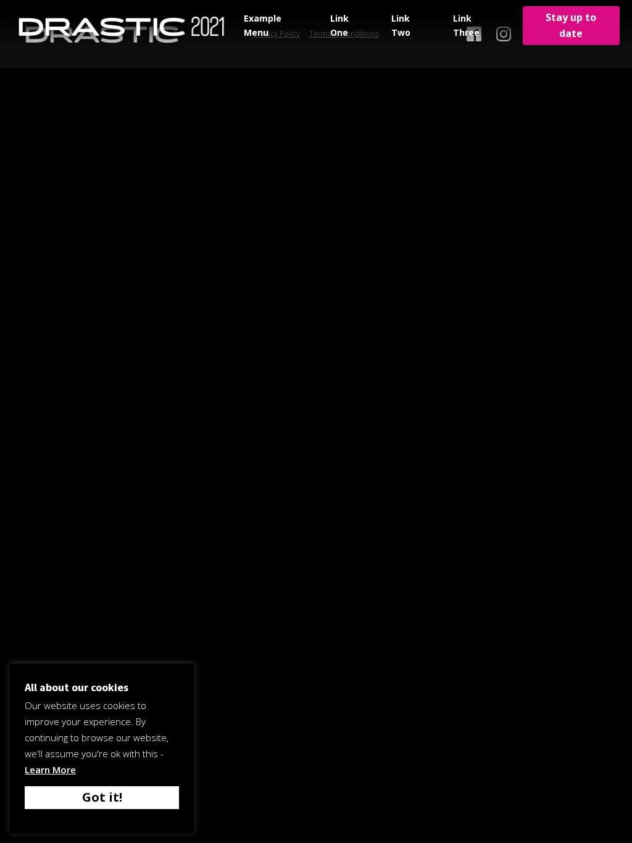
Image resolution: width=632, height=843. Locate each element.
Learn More (50, 769)
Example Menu (262, 25)
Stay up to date (571, 25)
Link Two (400, 25)
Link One (339, 25)
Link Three (466, 25)
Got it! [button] (102, 797)
